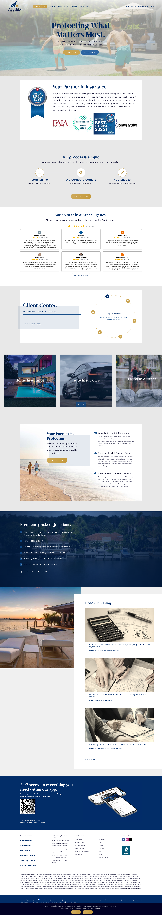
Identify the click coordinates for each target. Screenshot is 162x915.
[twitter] (130, 839)
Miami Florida (37, 884)
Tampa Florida (93, 888)
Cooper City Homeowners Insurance (72, 876)
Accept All (76, 912)
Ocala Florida (110, 884)
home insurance (47, 874)
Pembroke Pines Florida (35, 886)
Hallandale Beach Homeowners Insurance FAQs (34, 882)
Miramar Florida (46, 884)
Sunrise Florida (29, 888)
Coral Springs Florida (116, 876)
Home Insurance (100, 650)
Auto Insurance (99, 748)
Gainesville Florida (90, 880)
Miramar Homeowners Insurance (71, 884)
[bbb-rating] (126, 847)
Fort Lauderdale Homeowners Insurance (32, 880)
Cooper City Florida (54, 876)
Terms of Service (56, 900)
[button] (87, 6)
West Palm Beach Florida (106, 888)
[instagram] (127, 839)
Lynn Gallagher (39, 235)
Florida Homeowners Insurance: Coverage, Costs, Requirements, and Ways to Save (119, 645)
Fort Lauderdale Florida (119, 878)
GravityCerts (138, 900)
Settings (97, 908)
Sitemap (65, 900)
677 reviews (90, 227)
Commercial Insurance (111, 748)
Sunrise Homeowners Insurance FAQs (65, 888)
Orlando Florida (119, 884)
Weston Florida (119, 888)
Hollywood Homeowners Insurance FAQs (115, 882)
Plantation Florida (76, 886)
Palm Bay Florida (129, 884)
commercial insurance (98, 874)
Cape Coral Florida (30, 876)
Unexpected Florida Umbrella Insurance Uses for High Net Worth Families (117, 695)
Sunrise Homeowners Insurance (43, 888)
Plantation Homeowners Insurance (93, 886)
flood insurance (67, 874)
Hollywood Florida (64, 882)
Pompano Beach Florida (111, 886)
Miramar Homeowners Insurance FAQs (93, 884)
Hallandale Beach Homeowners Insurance (124, 880)
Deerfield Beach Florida (104, 878)
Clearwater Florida (42, 876)
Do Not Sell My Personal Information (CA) (53, 902)
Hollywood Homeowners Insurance (92, 882)
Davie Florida (71, 878)
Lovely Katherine (122, 258)
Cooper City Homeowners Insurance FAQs (96, 876)
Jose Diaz (81, 235)
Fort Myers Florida (78, 880)
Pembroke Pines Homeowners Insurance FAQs (57, 886)
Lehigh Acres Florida (26, 884)
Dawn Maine (39, 258)
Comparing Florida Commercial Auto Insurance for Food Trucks (117, 744)
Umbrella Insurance (107, 700)
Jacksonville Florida (134, 882)
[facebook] (123, 839)
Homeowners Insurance (112, 650)
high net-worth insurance (80, 874)
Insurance (98, 700)
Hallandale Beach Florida (103, 880)
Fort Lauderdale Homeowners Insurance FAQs (59, 880)
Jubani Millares (80, 258)
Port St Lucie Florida (125, 886)
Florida (122, 874)
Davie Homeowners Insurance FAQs (86, 878)
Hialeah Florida (54, 882)
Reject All (87, 912)
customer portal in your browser (36, 822)
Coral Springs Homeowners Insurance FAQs (53, 878)
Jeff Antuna (122, 235)
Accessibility (24, 900)
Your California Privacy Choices (29, 902)
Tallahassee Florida (83, 888)
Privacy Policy (33, 900)
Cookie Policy (46, 900)
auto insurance (57, 874)
